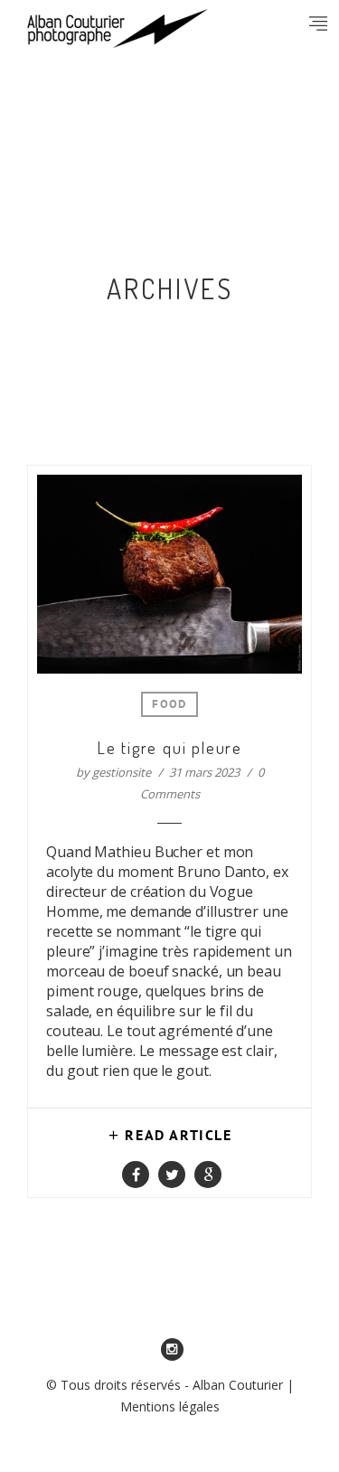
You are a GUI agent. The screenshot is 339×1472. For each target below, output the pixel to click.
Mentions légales (170, 1406)
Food (169, 705)
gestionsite (121, 772)
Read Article (178, 1137)
